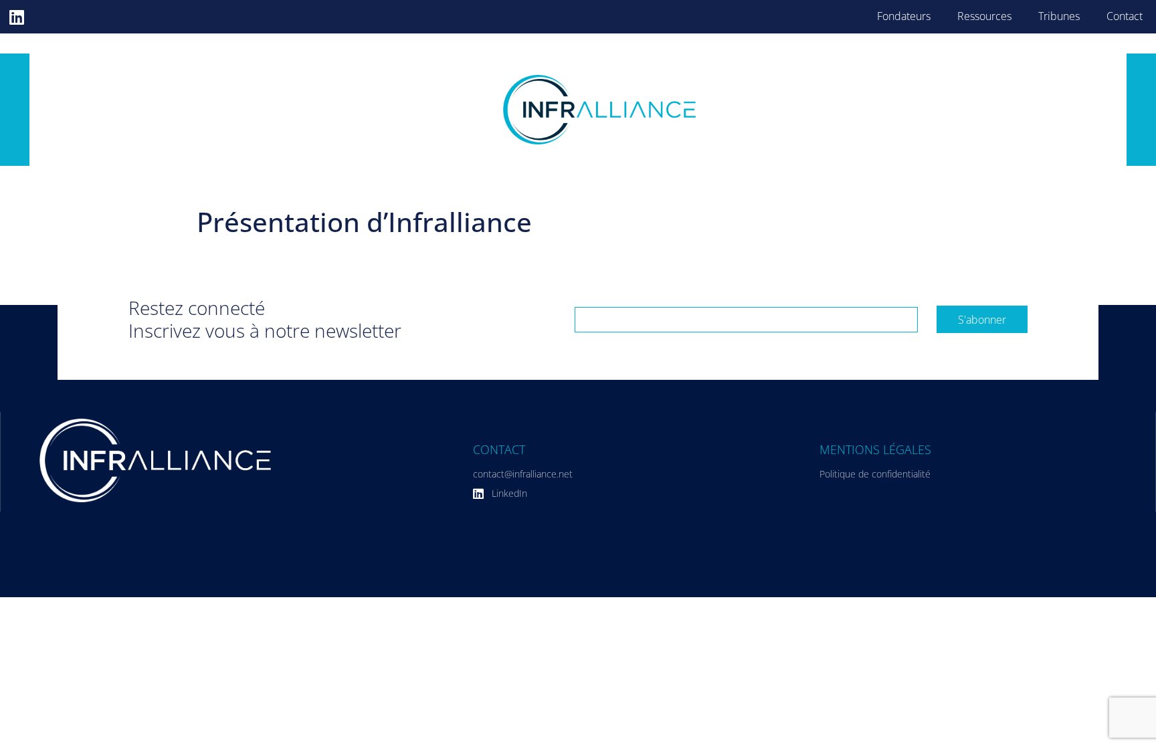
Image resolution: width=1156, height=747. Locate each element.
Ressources (984, 16)
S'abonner (982, 319)
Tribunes (1059, 16)
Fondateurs (904, 16)
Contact (1124, 16)
